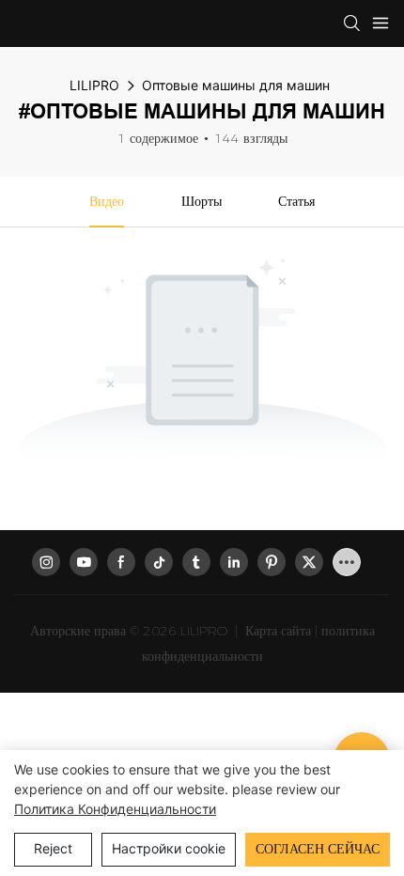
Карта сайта (276, 630)
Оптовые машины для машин (236, 85)
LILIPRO (94, 85)
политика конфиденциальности (115, 809)
